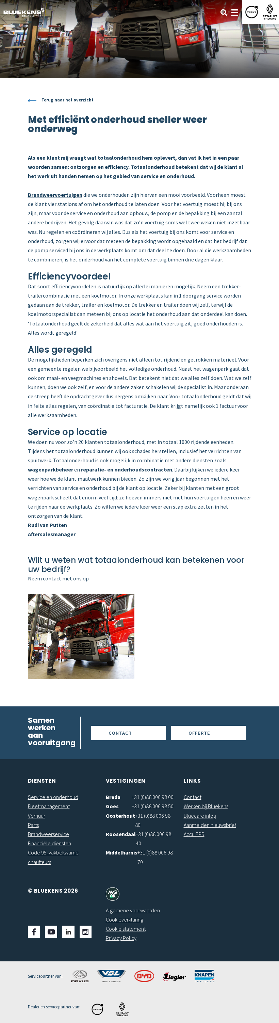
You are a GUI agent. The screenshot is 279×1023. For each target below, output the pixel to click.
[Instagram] (86, 932)
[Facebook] (34, 932)
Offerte (199, 733)
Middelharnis (121, 852)
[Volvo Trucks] (251, 12)
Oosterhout (120, 815)
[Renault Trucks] (270, 12)
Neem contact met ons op (58, 578)
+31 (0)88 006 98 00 (153, 797)
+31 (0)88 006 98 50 (153, 806)
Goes (112, 806)
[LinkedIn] (68, 932)
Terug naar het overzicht (68, 99)
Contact (120, 733)
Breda (113, 797)
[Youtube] (51, 932)
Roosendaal (121, 834)
